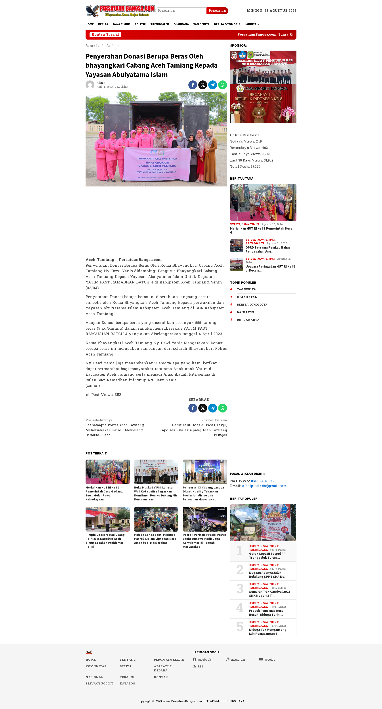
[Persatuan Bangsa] (120, 11)
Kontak (161, 677)
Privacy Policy (99, 683)
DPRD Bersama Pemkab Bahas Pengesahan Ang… (268, 249)
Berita (235, 224)
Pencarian (217, 11)
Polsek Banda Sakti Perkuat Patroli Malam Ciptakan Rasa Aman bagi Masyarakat (155, 539)
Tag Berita (246, 289)
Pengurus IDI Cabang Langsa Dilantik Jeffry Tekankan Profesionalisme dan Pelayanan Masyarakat (203, 493)
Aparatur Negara (163, 668)
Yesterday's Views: (246, 148)
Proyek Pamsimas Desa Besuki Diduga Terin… (266, 613)
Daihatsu (245, 312)
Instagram (238, 659)
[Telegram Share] (212, 84)
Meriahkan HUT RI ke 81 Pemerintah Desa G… (261, 230)
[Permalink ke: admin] (90, 85)
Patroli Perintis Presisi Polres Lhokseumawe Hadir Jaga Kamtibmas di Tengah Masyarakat (204, 541)
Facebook (204, 659)
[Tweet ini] (202, 84)
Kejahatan (247, 297)
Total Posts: (240, 167)
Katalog (127, 683)
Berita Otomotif (252, 304)
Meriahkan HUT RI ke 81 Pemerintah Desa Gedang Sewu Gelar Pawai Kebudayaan (104, 493)
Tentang (128, 659)
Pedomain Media (169, 659)
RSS (200, 666)
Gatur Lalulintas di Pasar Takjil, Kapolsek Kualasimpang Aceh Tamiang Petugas (193, 428)
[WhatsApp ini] (222, 84)
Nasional (94, 677)
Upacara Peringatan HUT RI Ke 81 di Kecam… (271, 268)
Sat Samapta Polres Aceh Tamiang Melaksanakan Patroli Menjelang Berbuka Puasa (115, 428)
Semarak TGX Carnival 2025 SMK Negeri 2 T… (269, 594)
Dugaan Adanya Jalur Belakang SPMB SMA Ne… (268, 575)
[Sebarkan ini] (192, 84)
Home (91, 659)
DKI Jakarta (248, 320)
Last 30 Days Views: (247, 160)
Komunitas (96, 666)
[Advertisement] (156, 222)
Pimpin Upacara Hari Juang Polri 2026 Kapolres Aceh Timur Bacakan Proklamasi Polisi (105, 541)
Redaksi (127, 677)
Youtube (269, 659)
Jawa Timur (251, 224)
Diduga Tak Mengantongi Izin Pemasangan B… (268, 632)
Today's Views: (243, 141)
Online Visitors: (244, 135)
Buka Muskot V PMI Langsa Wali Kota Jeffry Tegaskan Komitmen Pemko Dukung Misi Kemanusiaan (156, 493)
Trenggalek (255, 243)
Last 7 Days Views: (246, 154)
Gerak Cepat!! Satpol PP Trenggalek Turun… (267, 556)
